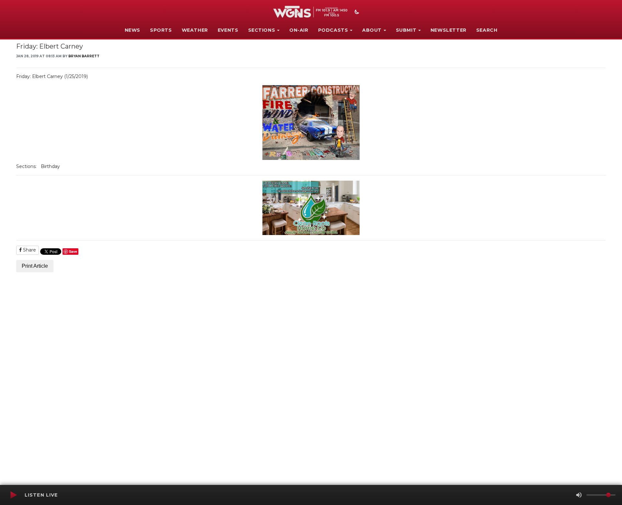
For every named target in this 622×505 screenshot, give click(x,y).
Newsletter (448, 30)
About (372, 30)
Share (29, 250)
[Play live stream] (13, 495)
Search (487, 30)
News (132, 30)
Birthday (50, 166)
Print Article (35, 266)
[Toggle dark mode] (356, 12)
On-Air (298, 30)
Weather (195, 30)
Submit (406, 30)
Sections (261, 30)
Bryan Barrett (83, 56)
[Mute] (579, 495)
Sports (161, 30)
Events (228, 30)
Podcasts (333, 30)
